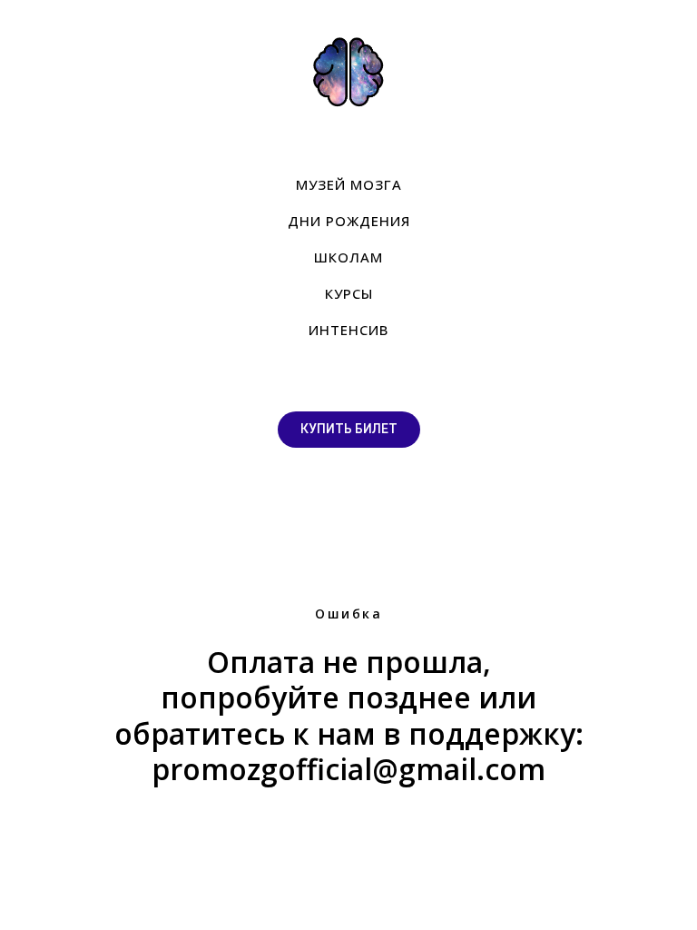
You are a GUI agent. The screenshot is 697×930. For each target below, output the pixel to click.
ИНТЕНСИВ (348, 330)
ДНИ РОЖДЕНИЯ (349, 221)
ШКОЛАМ (348, 257)
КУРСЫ (349, 293)
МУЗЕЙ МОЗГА (349, 184)
